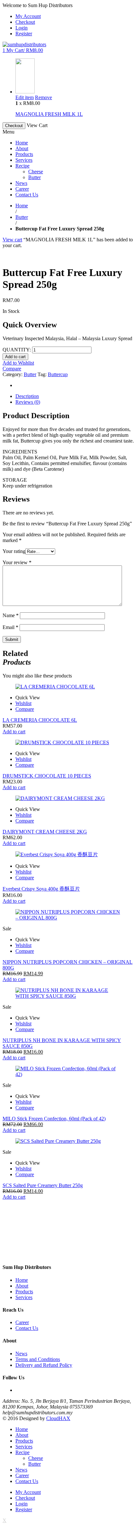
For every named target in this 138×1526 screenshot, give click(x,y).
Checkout (25, 22)
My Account (28, 16)
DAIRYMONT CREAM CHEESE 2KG (45, 831)
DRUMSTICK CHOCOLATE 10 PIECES (47, 776)
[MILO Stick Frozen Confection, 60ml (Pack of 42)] (69, 1071)
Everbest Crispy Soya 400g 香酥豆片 (41, 889)
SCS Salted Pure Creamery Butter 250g (43, 1185)
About (21, 1286)
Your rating (14, 551)
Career (22, 1322)
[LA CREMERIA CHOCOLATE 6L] (69, 687)
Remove (43, 97)
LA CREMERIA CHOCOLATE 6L (40, 720)
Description (27, 396)
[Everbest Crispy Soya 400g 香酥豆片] (69, 854)
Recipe (22, 1452)
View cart (12, 239)
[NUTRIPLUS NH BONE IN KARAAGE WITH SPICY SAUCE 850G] (69, 993)
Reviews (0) (27, 402)
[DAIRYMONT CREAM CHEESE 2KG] (69, 798)
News (21, 1353)
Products (24, 1291)
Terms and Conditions (37, 1359)
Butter (21, 217)
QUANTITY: (17, 349)
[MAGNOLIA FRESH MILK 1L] (25, 91)
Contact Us (26, 1328)
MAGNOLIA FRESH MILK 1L (49, 114)
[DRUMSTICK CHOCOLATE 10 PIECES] (69, 743)
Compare (12, 368)
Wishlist (23, 703)
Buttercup (58, 374)
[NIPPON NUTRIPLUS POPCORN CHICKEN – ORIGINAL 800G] (69, 915)
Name (11, 615)
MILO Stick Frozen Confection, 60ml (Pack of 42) (54, 1118)
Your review (17, 562)
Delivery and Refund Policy (43, 1365)
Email (10, 627)
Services (23, 1297)
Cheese (35, 1458)
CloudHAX (58, 1418)
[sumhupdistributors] (24, 44)
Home (21, 205)
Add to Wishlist (18, 363)
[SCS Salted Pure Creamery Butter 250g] (69, 1141)
